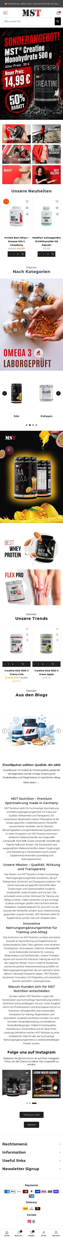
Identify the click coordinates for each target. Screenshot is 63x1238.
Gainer (53, 416)
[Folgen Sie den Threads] (33, 1221)
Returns (31, 1124)
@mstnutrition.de (27, 1058)
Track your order (31, 1114)
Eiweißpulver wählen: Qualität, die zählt (32, 765)
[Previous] (4, 393)
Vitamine (23, 416)
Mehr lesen (30, 782)
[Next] (58, 393)
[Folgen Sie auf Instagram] (29, 1221)
